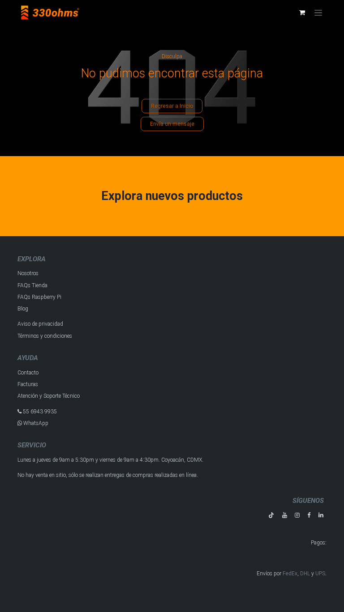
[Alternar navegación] (318, 12)
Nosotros (28, 273)
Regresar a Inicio (172, 106)
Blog (22, 309)
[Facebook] (308, 515)
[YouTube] (284, 515)
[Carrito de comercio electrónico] (302, 12)
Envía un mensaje (172, 124)
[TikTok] (271, 515)
